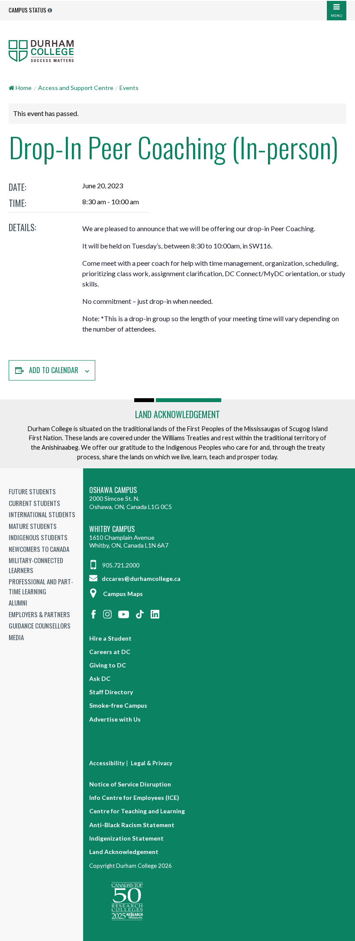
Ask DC (99, 678)
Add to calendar (53, 370)
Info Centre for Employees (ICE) (134, 797)
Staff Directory (111, 692)
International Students (42, 514)
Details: (22, 227)
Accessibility (107, 763)
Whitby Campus (112, 529)
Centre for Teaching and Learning (137, 811)
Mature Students (33, 526)
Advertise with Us (115, 719)
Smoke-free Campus (118, 705)
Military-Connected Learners (36, 565)
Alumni (18, 602)
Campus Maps (123, 593)
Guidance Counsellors (40, 625)
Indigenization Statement (126, 838)
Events (129, 87)
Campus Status (27, 10)
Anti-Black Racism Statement (131, 824)
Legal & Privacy (151, 763)
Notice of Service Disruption (130, 784)
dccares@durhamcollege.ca (140, 578)
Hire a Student (110, 638)
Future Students (32, 491)
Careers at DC (109, 651)
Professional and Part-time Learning (41, 586)
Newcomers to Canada (39, 549)
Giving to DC (107, 665)
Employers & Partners (39, 614)
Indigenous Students (38, 537)
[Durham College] (177, 51)
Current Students (34, 503)
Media (16, 637)
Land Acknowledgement (177, 414)
